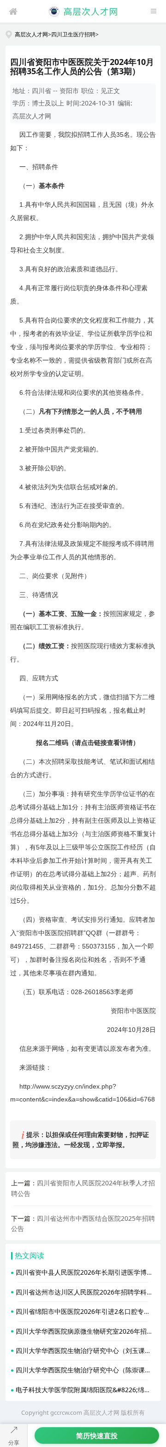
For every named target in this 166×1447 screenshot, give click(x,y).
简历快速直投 (97, 1435)
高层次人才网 (31, 34)
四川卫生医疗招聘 (73, 34)
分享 (13, 1443)
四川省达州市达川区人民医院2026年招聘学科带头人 (91, 1292)
